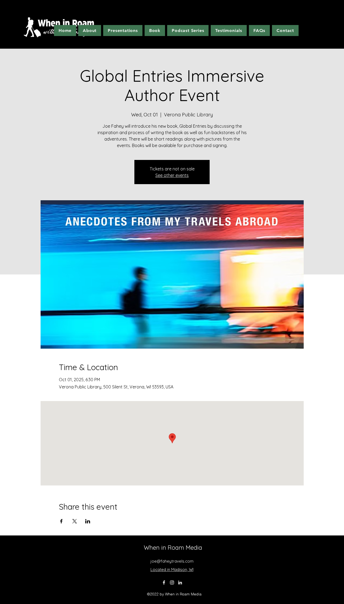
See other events (172, 175)
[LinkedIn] (180, 582)
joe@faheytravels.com (172, 561)
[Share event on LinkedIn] (87, 521)
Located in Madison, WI (172, 569)
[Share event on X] (74, 521)
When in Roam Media (173, 547)
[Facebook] (164, 582)
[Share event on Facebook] (61, 521)
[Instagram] (172, 582)
